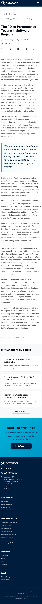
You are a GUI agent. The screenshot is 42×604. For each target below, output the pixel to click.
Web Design (4, 501)
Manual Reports (6, 528)
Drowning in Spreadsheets (9, 522)
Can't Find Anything (7, 537)
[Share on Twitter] (10, 49)
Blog (9, 19)
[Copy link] (34, 49)
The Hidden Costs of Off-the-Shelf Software (19, 378)
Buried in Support (6, 531)
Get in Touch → (21, 446)
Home (3, 19)
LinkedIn (38, 338)
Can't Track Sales (6, 525)
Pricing (3, 558)
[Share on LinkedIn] (18, 49)
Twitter (30, 338)
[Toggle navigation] (38, 3)
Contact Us (4, 555)
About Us (4, 564)
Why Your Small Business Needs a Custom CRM (19, 360)
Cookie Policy (5, 579)
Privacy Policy (5, 577)
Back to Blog (11, 14)
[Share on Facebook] (26, 49)
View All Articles (21, 411)
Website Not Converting (8, 534)
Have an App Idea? (7, 543)
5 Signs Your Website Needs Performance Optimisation (16, 396)
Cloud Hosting (5, 507)
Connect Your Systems (8, 510)
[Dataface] (9, 3)
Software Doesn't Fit (7, 540)
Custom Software (6, 504)
